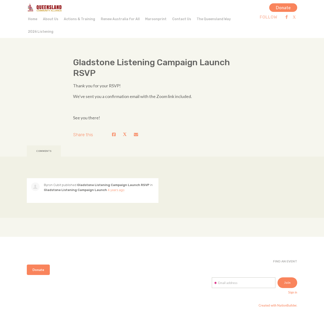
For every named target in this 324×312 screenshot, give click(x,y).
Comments (43, 151)
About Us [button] (50, 19)
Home (32, 19)
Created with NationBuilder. (278, 305)
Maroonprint (156, 19)
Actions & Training (79, 19)
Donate (283, 7)
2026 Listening (40, 32)
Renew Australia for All (120, 19)
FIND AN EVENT (285, 261)
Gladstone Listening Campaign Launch (75, 190)
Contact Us (181, 19)
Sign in (292, 292)
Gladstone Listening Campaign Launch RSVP (113, 185)
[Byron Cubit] (35, 186)
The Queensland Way (214, 19)
